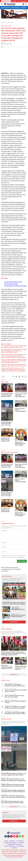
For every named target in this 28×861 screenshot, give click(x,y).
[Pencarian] (26, 4)
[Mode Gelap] (23, 4)
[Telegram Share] (22, 377)
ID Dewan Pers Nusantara (10, 842)
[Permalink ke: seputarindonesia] (2, 43)
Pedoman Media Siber (9, 846)
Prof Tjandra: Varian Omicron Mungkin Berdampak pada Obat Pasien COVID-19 (15, 713)
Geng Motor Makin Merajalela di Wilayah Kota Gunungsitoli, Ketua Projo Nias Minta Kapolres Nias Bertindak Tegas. (13, 791)
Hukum (10, 25)
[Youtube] (17, 836)
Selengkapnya (13, 622)
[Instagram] (14, 836)
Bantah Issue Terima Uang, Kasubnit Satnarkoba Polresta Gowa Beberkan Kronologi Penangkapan (18, 615)
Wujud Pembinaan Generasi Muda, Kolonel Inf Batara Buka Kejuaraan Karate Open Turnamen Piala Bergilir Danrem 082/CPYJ (13, 653)
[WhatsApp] (20, 836)
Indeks (6, 841)
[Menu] (2, 4)
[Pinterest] (11, 836)
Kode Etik (12, 841)
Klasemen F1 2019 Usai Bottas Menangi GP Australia (15, 701)
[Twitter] (8, 836)
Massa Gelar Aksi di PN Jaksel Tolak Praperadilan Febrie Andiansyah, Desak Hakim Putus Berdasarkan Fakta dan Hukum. (14, 351)
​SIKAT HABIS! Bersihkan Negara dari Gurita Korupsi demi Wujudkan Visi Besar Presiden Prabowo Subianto (12, 802)
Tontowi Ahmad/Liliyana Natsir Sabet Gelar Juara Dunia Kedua (14, 696)
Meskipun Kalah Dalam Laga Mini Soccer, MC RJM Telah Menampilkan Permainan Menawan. (21, 668)
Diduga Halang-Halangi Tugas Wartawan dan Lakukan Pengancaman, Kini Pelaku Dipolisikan (15, 284)
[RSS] (23, 836)
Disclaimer (21, 842)
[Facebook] (5, 836)
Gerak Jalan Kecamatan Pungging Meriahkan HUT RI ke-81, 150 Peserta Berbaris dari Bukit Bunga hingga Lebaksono (6, 667)
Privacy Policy (19, 841)
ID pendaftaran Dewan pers (14, 844)
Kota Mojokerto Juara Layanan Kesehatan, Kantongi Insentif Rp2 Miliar (15, 685)
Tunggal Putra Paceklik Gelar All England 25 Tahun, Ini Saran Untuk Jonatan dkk (15, 707)
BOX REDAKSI (20, 846)
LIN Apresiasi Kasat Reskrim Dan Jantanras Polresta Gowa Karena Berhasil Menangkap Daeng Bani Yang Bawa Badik (13, 603)
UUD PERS (14, 848)
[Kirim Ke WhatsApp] (25, 377)
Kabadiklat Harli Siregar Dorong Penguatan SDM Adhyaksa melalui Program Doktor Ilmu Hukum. (13, 365)
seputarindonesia (8, 43)
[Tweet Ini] (16, 377)
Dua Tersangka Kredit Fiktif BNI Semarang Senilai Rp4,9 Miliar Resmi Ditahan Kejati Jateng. (14, 346)
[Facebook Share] (13, 377)
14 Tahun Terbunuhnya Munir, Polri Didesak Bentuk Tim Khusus (16, 690)
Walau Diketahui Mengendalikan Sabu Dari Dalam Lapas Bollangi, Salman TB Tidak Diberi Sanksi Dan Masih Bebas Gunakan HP (18, 608)
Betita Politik (4, 25)
